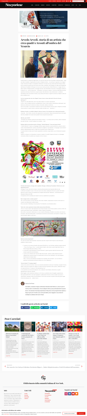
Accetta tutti (81, 413)
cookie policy (6, 414)
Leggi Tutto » (8, 355)
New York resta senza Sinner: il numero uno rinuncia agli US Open (59, 336)
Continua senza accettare (69, 413)
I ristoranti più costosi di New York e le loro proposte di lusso (28, 336)
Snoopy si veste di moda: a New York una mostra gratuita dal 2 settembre (74, 336)
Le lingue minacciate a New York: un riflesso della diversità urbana (43, 336)
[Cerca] (85, 1)
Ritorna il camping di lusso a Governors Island (12, 335)
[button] (25, 307)
